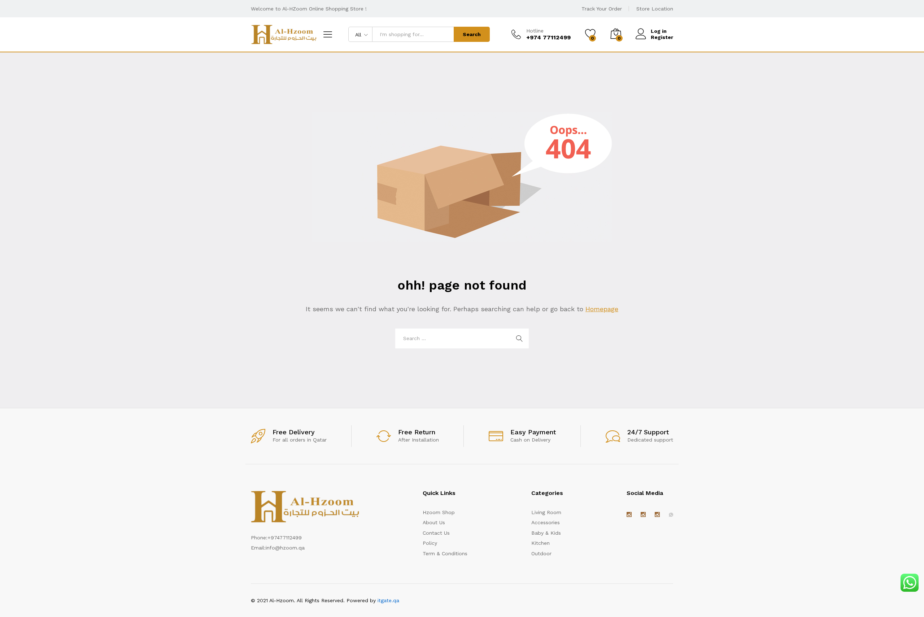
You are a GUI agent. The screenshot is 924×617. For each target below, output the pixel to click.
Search (472, 34)
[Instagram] (629, 515)
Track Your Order (601, 9)
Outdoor (541, 553)
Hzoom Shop (439, 512)
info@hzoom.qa (285, 548)
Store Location (654, 9)
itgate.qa (388, 600)
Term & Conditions (445, 553)
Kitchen (540, 543)
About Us (434, 522)
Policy (430, 543)
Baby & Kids (546, 533)
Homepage (601, 309)
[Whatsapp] (671, 515)
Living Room (546, 512)
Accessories (545, 522)
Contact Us (436, 533)
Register (662, 37)
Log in (659, 31)
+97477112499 (284, 537)
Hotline (535, 31)
